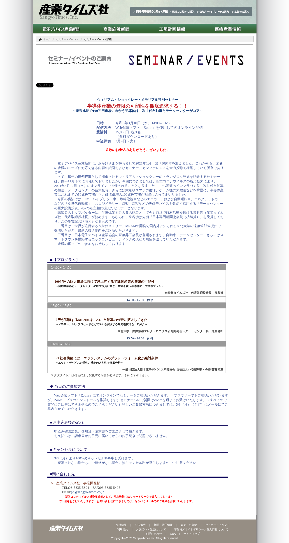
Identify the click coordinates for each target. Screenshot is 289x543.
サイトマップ (192, 533)
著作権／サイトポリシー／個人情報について (201, 529)
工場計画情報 (172, 28)
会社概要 (121, 525)
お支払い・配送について (151, 529)
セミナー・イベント (67, 39)
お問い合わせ (154, 533)
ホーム (47, 39)
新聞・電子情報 (163, 525)
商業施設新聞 (116, 28)
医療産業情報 (228, 28)
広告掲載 (140, 525)
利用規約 (122, 529)
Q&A (172, 533)
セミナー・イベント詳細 (98, 39)
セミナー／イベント (217, 525)
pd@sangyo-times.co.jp (87, 492)
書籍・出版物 (189, 525)
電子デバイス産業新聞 (61, 28)
